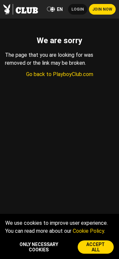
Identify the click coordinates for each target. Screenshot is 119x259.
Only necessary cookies (39, 247)
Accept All (95, 247)
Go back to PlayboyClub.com (59, 74)
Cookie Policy (88, 231)
